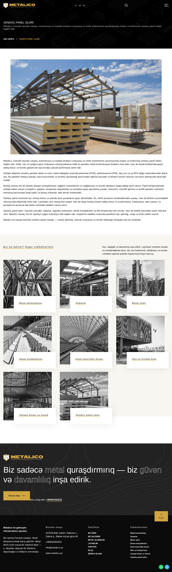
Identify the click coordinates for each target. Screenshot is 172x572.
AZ (76, 5)
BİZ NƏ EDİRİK (94, 549)
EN (80, 5)
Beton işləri (135, 552)
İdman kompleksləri (138, 556)
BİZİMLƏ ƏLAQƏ (95, 566)
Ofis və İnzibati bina (138, 562)
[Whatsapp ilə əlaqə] (161, 567)
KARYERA (92, 559)
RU (84, 5)
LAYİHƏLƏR (93, 556)
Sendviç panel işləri (138, 569)
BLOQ (90, 562)
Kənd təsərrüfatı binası (139, 559)
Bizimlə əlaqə (15, 508)
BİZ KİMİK (92, 545)
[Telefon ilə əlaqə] (167, 567)
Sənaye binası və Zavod (140, 566)
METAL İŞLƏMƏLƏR (96, 552)
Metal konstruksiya (138, 545)
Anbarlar (133, 549)
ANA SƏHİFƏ (9, 39)
